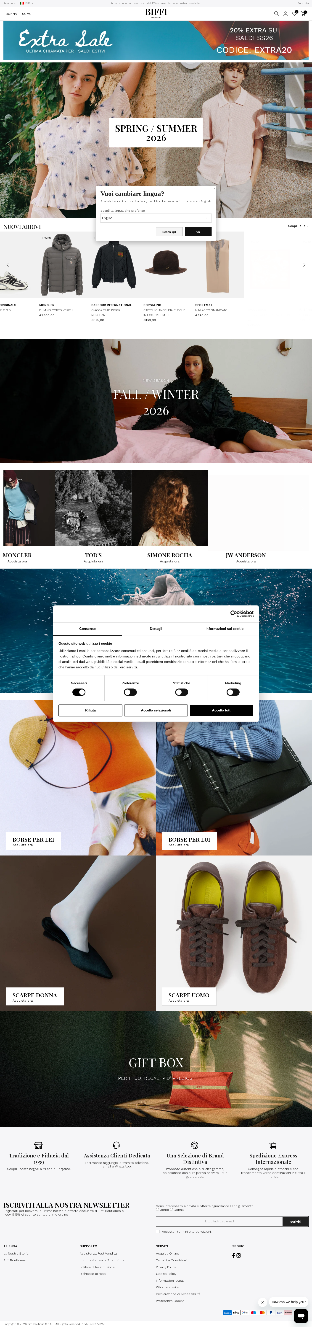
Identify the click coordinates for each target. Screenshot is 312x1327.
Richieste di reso (93, 1273)
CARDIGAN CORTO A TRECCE (84, 310)
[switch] (130, 692)
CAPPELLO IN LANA (25, 310)
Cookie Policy (166, 1273)
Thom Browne (180, 309)
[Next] (304, 264)
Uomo (164, 1209)
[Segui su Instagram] (238, 1255)
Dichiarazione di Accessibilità (178, 1294)
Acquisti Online (167, 1253)
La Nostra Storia (15, 1253)
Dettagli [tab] (156, 629)
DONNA (11, 13)
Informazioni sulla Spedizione (102, 1260)
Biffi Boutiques (14, 1260)
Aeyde (121, 309)
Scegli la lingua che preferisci (122, 210)
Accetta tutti (221, 710)
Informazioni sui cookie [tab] (224, 629)
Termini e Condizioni (171, 1260)
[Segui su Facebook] (233, 1255)
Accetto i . (187, 1231)
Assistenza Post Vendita (98, 1253)
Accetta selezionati (156, 710)
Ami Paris (227, 309)
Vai (198, 232)
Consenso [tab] (87, 629)
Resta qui (169, 232)
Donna (179, 1209)
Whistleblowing (167, 1287)
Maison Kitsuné (25, 305)
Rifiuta (90, 710)
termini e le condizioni (194, 1231)
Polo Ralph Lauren (80, 305)
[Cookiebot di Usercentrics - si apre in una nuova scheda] (234, 613)
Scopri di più (298, 226)
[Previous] (8, 264)
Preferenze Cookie (170, 1301)
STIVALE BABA (125, 315)
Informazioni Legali (170, 1280)
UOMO (27, 13)
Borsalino (281, 309)
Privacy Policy (166, 1267)
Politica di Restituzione (97, 1267)
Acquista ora (32, 561)
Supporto (303, 3)
